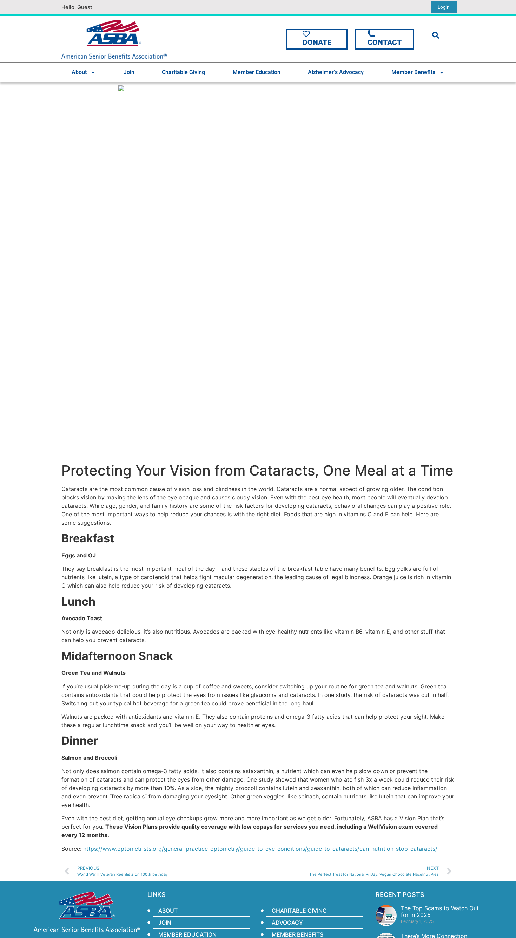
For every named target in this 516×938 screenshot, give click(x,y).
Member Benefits (413, 72)
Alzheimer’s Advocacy (336, 72)
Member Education (256, 72)
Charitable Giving (183, 72)
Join (129, 72)
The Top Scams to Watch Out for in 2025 (440, 911)
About (79, 72)
